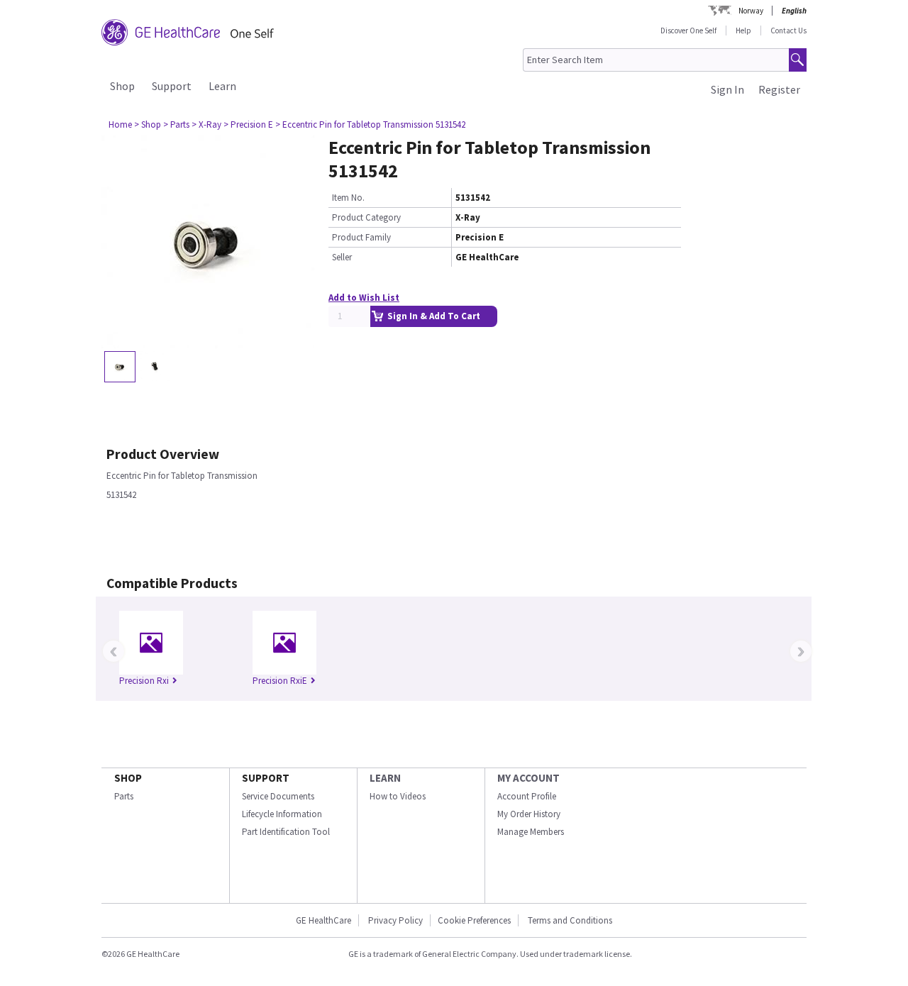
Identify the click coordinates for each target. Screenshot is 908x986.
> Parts (176, 124)
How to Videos (398, 796)
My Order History (528, 814)
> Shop (147, 124)
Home (120, 124)
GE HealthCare (323, 920)
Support (172, 86)
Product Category (366, 217)
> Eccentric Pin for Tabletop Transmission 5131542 (370, 124)
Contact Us (788, 30)
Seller (342, 257)
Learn (222, 86)
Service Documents (278, 796)
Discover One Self (688, 30)
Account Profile (526, 796)
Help (743, 30)
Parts (123, 796)
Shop (122, 86)
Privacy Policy (394, 920)
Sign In (727, 89)
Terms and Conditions (570, 920)
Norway (750, 11)
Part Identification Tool (286, 832)
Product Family (361, 237)
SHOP (128, 778)
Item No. (348, 198)
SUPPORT (265, 778)
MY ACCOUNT (528, 778)
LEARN (385, 778)
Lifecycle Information (282, 814)
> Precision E (248, 124)
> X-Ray (206, 124)
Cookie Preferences (474, 920)
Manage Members (530, 832)
